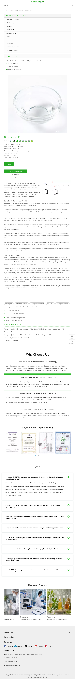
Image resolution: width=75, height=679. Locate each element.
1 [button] (36, 455)
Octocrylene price (24, 307)
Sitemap (49, 675)
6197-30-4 (50, 303)
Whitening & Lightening (13, 19)
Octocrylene (8, 303)
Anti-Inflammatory (11, 33)
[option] (12, 443)
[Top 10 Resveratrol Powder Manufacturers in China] (30, 615)
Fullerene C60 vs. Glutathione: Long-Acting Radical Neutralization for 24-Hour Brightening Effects (53, 619)
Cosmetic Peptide (11, 40)
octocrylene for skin (62, 303)
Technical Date (15, 174)
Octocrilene (35, 307)
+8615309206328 (18, 314)
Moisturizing (10, 23)
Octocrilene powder (21, 303)
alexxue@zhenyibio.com (14, 69)
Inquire (9, 164)
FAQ (16, 177)
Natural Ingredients (12, 50)
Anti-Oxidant (10, 30)
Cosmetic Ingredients (12, 47)
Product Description (16, 171)
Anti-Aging (9, 26)
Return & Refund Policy (40, 677)
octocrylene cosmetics (37, 303)
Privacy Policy (58, 675)
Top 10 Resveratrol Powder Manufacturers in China (27, 619)
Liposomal (9, 43)
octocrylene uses (10, 307)
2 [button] (39, 455)
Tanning (8, 36)
